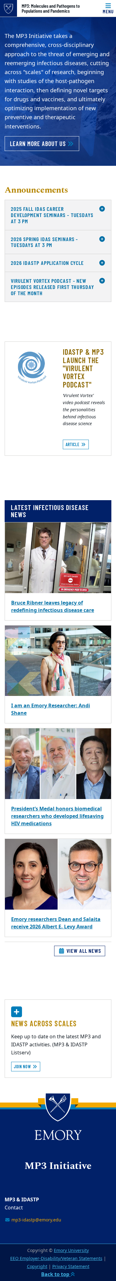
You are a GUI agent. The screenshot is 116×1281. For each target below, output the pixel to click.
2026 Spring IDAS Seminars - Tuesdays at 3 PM (44, 242)
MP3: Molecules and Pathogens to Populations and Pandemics (51, 8)
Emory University (71, 1250)
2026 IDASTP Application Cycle (47, 262)
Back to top (56, 1274)
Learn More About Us (38, 143)
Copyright (37, 1266)
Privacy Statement (70, 1266)
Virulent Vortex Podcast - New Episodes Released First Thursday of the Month (52, 286)
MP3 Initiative (58, 1166)
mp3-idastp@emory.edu (35, 1220)
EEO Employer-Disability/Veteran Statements (56, 1258)
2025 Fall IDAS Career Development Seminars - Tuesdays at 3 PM (52, 214)
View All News (83, 950)
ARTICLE (73, 444)
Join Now (23, 1066)
